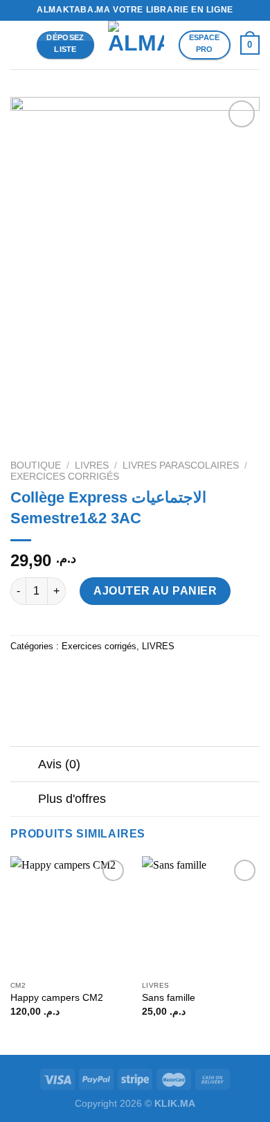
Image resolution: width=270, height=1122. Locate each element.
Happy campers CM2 (56, 998)
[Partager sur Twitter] (73, 677)
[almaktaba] (136, 45)
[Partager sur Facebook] (48, 677)
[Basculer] (23, 765)
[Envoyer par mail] (98, 677)
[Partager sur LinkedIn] (147, 677)
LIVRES (92, 465)
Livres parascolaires (181, 465)
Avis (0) (59, 764)
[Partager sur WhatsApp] (23, 677)
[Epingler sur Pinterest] (122, 677)
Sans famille (170, 998)
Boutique (35, 465)
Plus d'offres (72, 799)
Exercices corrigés (64, 476)
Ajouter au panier (155, 591)
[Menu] (18, 45)
